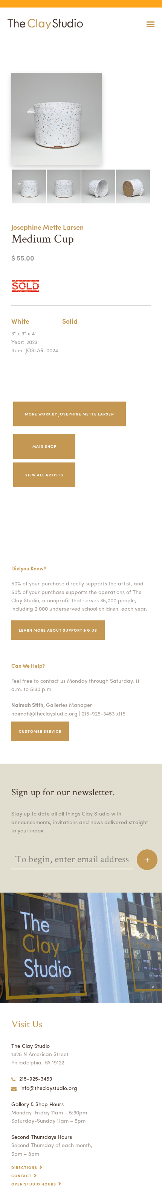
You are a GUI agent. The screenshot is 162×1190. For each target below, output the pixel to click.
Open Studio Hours (33, 1184)
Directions (24, 1167)
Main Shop (44, 446)
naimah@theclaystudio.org (44, 713)
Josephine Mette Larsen (47, 227)
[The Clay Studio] (43, 24)
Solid (70, 321)
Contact (21, 1175)
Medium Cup (10, 43)
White (20, 321)
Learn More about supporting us (58, 630)
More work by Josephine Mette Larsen (69, 414)
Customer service (40, 731)
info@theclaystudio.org (48, 1087)
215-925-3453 (35, 1078)
